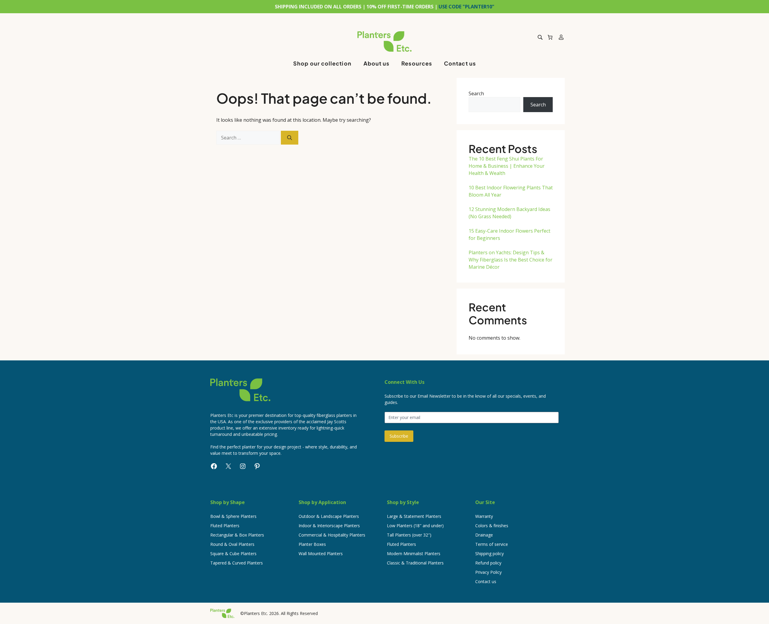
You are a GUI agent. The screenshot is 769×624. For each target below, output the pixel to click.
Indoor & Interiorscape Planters (329, 525)
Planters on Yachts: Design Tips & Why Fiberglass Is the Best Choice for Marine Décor (510, 259)
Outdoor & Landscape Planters (329, 516)
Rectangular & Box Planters (237, 535)
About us (376, 63)
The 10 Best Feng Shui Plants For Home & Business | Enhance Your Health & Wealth (507, 165)
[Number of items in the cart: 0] (550, 37)
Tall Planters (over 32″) (409, 535)
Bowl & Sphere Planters (233, 516)
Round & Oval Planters (232, 544)
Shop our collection (322, 63)
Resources (416, 63)
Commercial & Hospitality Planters (332, 535)
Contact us (460, 63)
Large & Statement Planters (414, 516)
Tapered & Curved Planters (236, 563)
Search (476, 93)
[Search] (289, 138)
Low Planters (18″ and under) (415, 525)
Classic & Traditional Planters (415, 563)
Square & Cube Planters (233, 553)
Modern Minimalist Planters (413, 553)
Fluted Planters (224, 525)
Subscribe (399, 436)
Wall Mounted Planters (321, 553)
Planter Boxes (312, 544)
